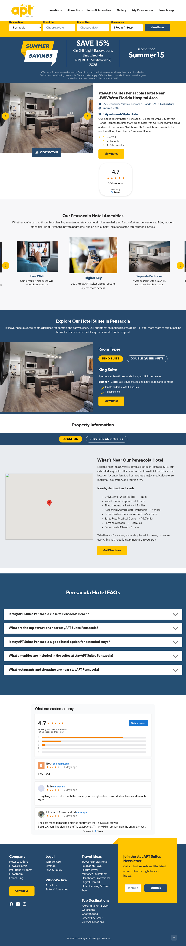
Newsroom (16, 874)
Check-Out (83, 22)
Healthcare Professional (96, 878)
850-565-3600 (111, 108)
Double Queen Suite (147, 358)
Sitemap (51, 866)
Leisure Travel (90, 870)
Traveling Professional (95, 861)
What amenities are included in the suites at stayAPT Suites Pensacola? (61, 656)
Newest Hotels (18, 866)
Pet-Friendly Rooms (20, 870)
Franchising (16, 878)
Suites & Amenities (57, 889)
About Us (51, 885)
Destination (16, 22)
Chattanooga (90, 914)
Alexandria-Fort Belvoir (95, 905)
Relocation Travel (92, 866)
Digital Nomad (91, 882)
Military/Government (94, 874)
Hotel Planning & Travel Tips (96, 888)
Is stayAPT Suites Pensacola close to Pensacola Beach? (49, 614)
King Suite (110, 358)
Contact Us (22, 891)
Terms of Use (53, 861)
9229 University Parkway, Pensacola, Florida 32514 (131, 104)
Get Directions (167, 104)
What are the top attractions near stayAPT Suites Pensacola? (53, 628)
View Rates (111, 154)
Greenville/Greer (92, 918)
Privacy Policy (54, 870)
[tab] (70, 439)
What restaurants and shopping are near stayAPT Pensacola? (54, 670)
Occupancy (117, 22)
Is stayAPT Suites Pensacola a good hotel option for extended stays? (59, 642)
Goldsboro (88, 910)
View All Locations (93, 922)
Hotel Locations (18, 861)
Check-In (48, 22)
